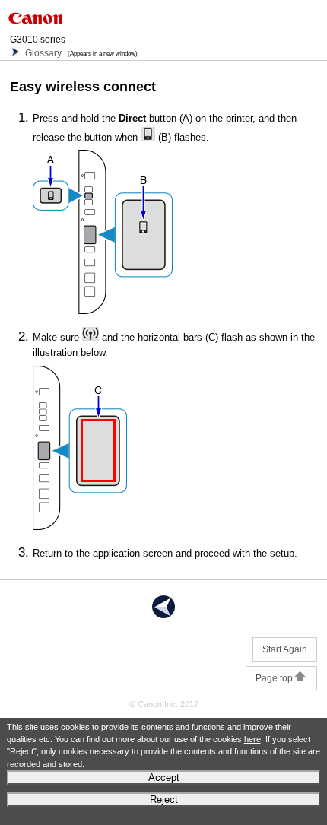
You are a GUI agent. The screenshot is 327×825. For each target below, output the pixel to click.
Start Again (284, 649)
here (252, 739)
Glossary (43, 53)
